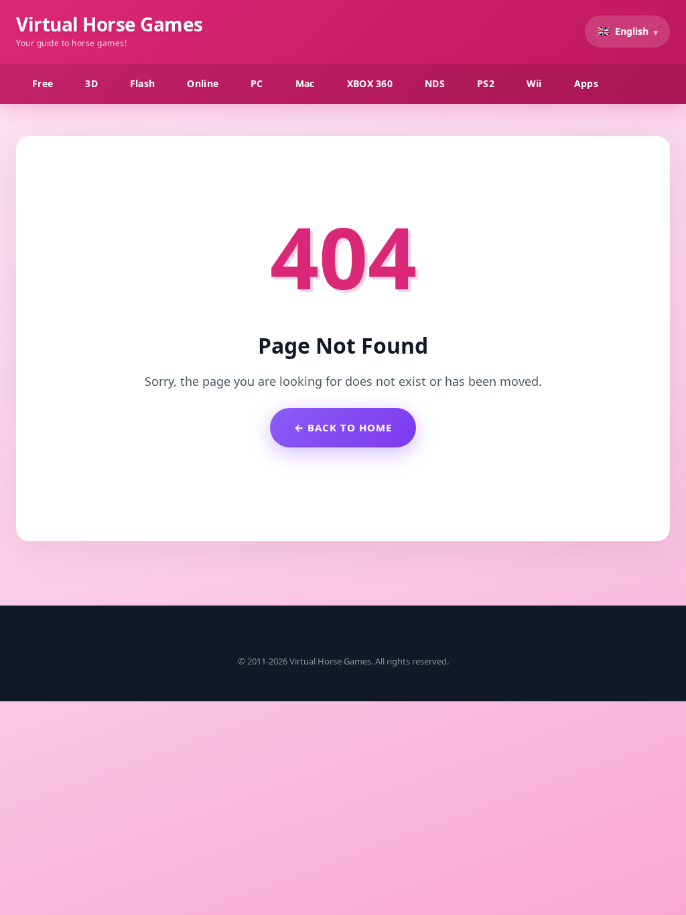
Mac (305, 83)
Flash (142, 83)
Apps (586, 83)
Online (202, 83)
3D (91, 83)
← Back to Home (343, 427)
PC (257, 83)
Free (42, 83)
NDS (435, 83)
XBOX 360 (370, 83)
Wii (534, 83)
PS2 (485, 83)
